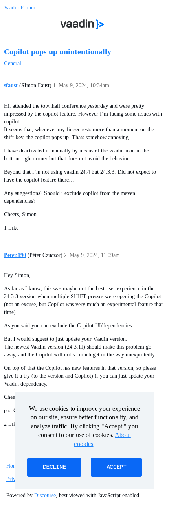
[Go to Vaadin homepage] (82, 24)
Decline (54, 467)
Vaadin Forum (19, 8)
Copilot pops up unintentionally (57, 51)
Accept (116, 467)
